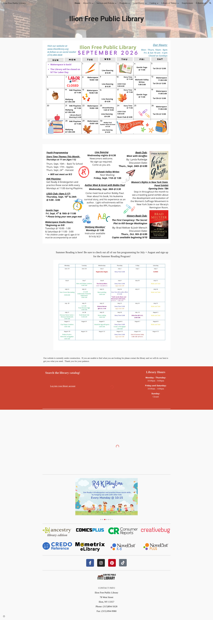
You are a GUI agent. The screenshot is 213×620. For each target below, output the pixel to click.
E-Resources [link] (201, 3)
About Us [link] (87, 3)
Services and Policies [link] (105, 3)
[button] (210, 3)
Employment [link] (187, 3)
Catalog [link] (153, 3)
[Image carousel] (106, 499)
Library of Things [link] (169, 3)
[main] (106, 19)
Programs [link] (123, 3)
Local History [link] (138, 3)
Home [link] (77, 3)
